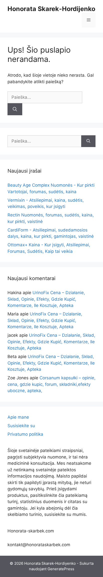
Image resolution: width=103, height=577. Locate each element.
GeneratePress (61, 568)
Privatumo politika (25, 434)
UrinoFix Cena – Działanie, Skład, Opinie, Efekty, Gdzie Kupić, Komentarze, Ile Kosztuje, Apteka (46, 299)
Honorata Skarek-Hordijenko (51, 9)
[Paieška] (15, 109)
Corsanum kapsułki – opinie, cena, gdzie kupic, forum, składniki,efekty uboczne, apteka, (52, 384)
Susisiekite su (21, 425)
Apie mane (18, 417)
